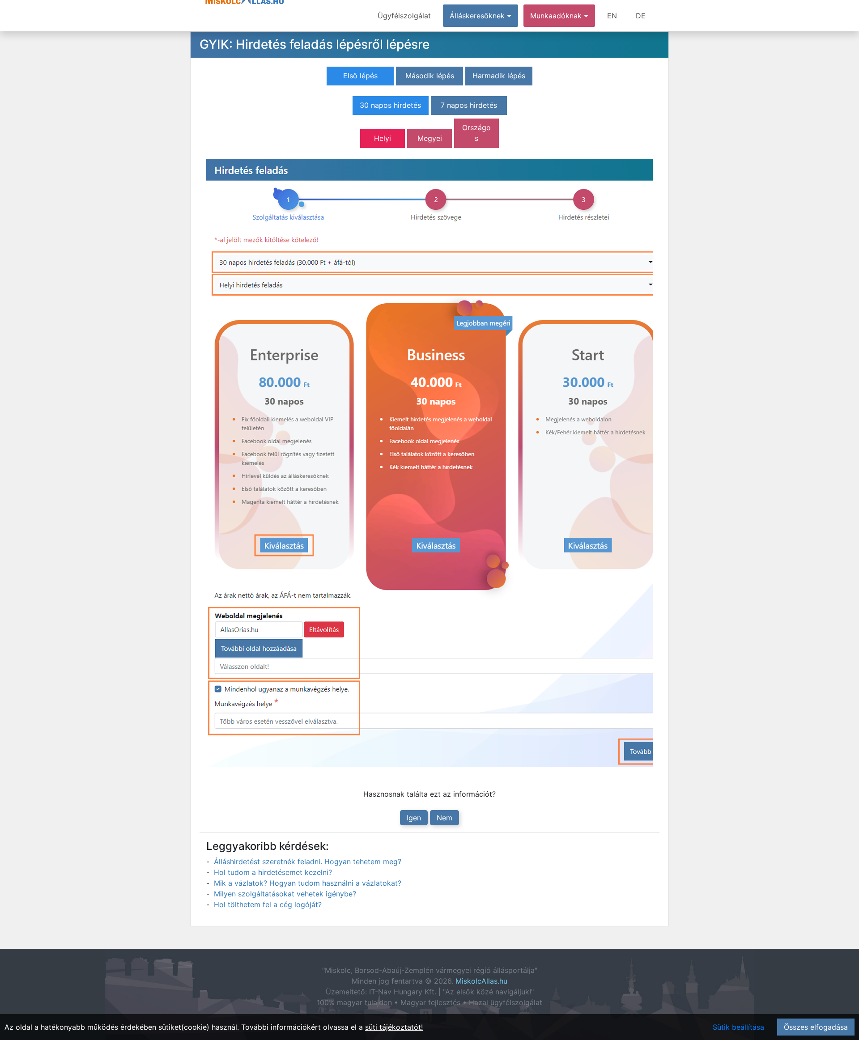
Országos (476, 133)
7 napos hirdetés (469, 105)
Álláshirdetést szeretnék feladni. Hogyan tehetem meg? (307, 861)
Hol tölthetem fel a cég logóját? (268, 904)
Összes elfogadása (816, 1027)
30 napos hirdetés (390, 105)
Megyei (429, 138)
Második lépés (429, 75)
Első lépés (360, 75)
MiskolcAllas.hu (481, 980)
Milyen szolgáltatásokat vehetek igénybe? (285, 893)
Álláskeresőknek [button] (478, 15)
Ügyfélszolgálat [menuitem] (404, 15)
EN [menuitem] (612, 15)
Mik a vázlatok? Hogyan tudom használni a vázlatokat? (307, 883)
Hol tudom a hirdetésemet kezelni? (273, 872)
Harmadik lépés (498, 75)
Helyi (382, 138)
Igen (414, 817)
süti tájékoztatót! (394, 1027)
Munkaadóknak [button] (557, 15)
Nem (444, 817)
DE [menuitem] (641, 15)
